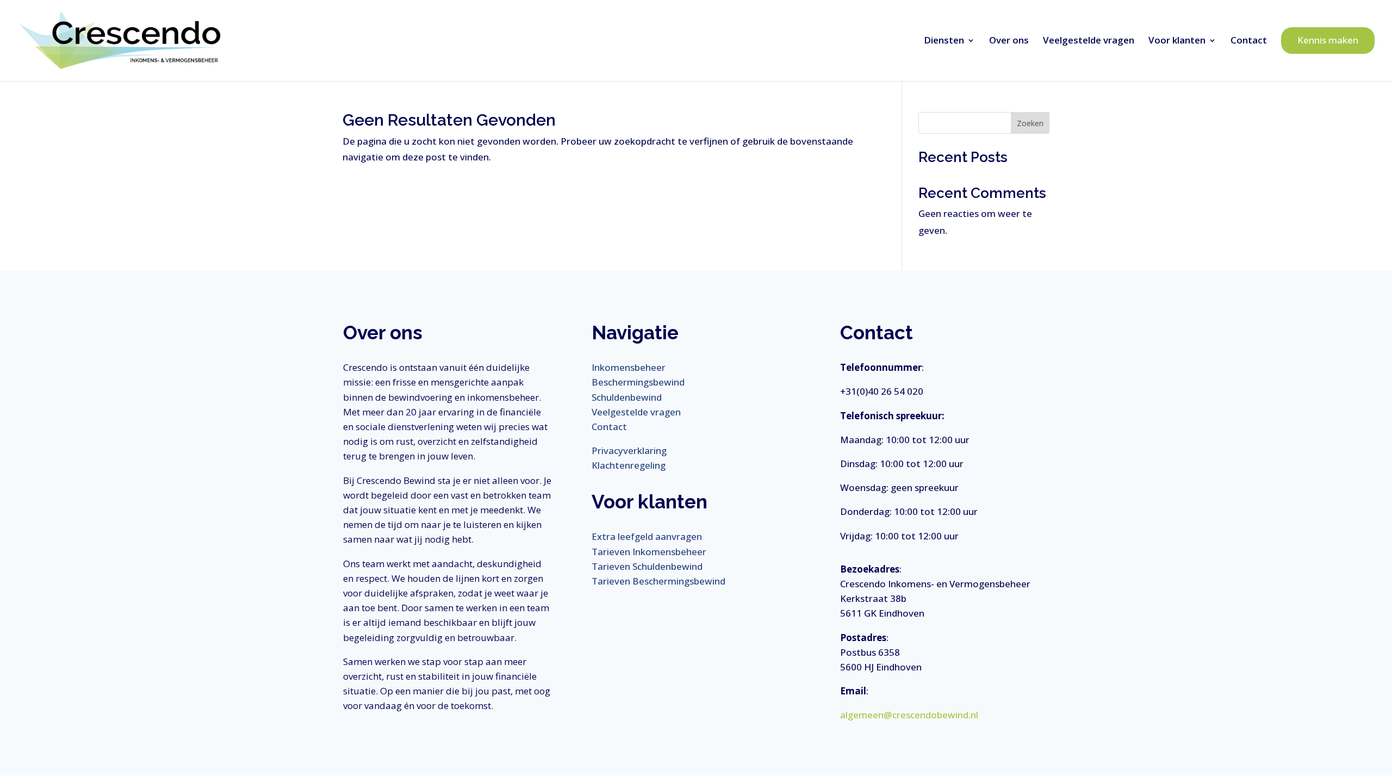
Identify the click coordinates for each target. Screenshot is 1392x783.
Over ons (1009, 40)
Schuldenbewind (627, 397)
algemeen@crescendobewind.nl (909, 715)
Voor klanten (1176, 40)
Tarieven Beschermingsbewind (658, 581)
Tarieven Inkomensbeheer (649, 551)
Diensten (944, 40)
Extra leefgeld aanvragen (647, 536)
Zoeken (1030, 123)
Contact (1249, 40)
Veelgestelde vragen (1088, 40)
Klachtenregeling (629, 465)
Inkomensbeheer (629, 367)
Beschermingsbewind (638, 382)
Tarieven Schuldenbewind (647, 566)
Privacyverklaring (629, 450)
